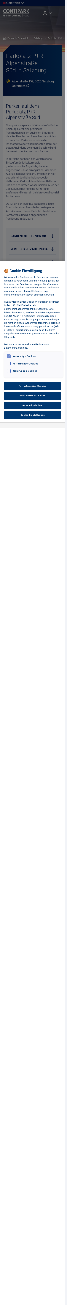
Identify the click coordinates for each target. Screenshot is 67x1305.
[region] (32, 783)
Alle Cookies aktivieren (32, 395)
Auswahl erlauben (32, 405)
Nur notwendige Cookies (33, 386)
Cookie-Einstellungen (32, 415)
